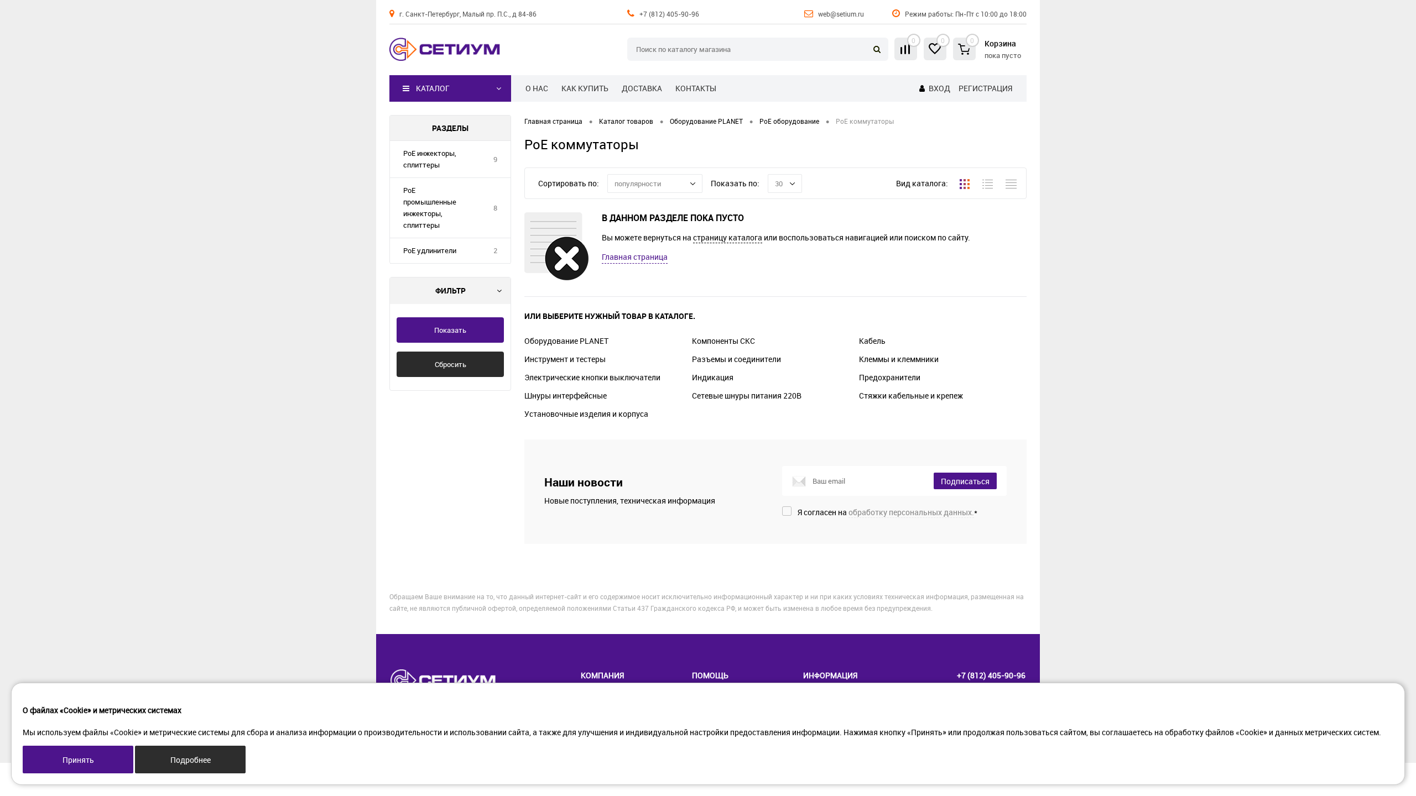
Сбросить (450, 364)
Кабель (872, 341)
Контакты (695, 88)
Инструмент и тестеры (565, 359)
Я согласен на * (887, 512)
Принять (78, 760)
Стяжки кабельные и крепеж (911, 395)
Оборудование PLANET (566, 341)
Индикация (712, 377)
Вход (939, 88)
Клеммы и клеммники (899, 359)
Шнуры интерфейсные (565, 395)
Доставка (642, 88)
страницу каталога (727, 237)
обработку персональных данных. (911, 512)
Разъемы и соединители (736, 359)
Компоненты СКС (723, 341)
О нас (536, 88)
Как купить (584, 88)
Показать (450, 330)
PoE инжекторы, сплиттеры (429, 159)
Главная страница (635, 257)
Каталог (433, 88)
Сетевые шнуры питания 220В (746, 395)
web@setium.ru (841, 13)
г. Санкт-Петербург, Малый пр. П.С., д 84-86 (468, 13)
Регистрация (985, 88)
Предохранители (889, 377)
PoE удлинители (429, 250)
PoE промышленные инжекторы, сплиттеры (429, 207)
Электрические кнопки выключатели (592, 377)
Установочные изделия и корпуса (586, 414)
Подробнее (190, 760)
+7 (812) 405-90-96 (669, 13)
